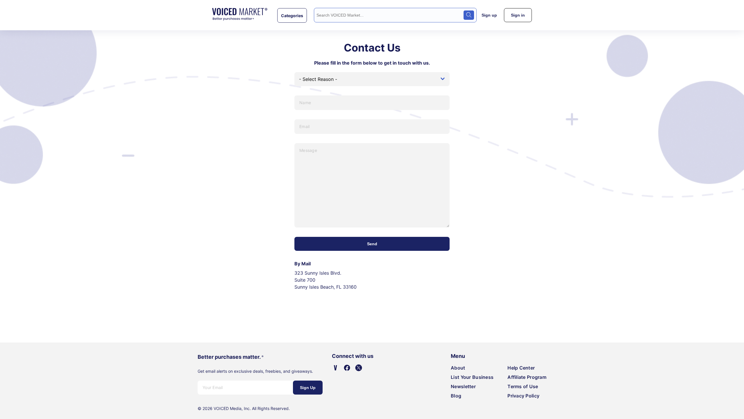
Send (372, 244)
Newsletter (463, 386)
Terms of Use (522, 386)
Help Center (521, 368)
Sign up (489, 15)
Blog (456, 396)
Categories (292, 15)
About (458, 368)
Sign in (518, 15)
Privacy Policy (523, 396)
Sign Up (308, 387)
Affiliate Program (526, 377)
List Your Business (472, 377)
